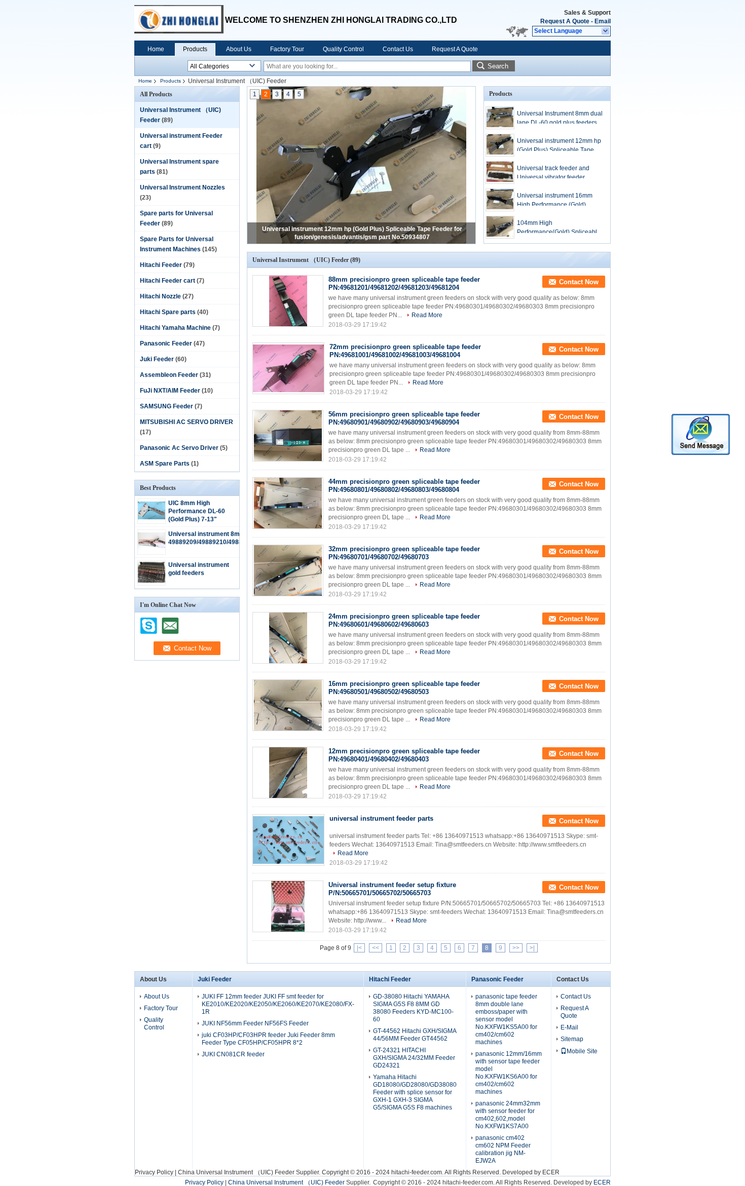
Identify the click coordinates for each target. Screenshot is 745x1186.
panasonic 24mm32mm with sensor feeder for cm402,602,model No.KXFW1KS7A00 (507, 1115)
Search (498, 66)
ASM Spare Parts (165, 463)
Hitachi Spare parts (168, 312)
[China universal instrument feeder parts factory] (288, 840)
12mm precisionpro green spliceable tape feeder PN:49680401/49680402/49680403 (404, 755)
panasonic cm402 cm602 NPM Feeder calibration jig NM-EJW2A (503, 1149)
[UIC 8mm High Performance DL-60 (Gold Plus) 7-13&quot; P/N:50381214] (151, 517)
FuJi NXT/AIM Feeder (170, 390)
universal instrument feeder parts (381, 818)
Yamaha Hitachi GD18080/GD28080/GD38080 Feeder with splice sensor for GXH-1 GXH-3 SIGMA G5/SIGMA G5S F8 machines (415, 1092)
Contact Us (398, 49)
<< (375, 947)
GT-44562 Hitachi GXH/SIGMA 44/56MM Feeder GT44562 (414, 1034)
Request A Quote (564, 21)
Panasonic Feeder (166, 343)
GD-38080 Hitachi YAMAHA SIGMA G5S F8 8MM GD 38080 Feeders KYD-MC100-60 (413, 1008)
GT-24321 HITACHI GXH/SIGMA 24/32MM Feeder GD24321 (414, 1058)
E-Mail (569, 1027)
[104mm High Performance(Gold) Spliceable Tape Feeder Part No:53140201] (500, 227)
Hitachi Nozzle (160, 296)
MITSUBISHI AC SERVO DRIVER (186, 422)
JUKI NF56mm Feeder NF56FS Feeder (255, 1023)
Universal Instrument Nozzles (182, 187)
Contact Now (579, 282)
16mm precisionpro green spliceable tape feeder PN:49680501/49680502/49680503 (404, 688)
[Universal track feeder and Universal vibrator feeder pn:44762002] (500, 172)
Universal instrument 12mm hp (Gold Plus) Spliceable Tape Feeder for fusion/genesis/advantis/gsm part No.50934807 (559, 146)
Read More (427, 315)
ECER (551, 1172)
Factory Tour (287, 49)
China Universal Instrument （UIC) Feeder (236, 1172)
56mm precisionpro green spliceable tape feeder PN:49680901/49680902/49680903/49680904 (404, 418)
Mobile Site (582, 1051)
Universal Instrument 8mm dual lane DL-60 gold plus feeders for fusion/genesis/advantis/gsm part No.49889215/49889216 (560, 118)
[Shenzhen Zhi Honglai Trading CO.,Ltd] (606, 31)
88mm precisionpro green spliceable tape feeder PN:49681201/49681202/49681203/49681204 (404, 283)
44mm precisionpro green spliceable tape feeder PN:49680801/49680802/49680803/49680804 (404, 485)
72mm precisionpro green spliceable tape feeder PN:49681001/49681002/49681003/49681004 (405, 351)
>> (515, 947)
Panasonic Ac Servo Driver (179, 447)
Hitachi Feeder (161, 265)
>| (532, 947)
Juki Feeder (157, 359)
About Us (238, 49)
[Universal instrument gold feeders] (151, 580)
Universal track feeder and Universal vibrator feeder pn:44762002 (553, 173)
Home (155, 49)
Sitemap (572, 1039)
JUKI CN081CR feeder (233, 1054)
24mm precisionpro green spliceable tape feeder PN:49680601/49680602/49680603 (404, 620)
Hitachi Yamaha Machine (175, 327)
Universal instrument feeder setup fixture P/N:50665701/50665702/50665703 (392, 889)
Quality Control (343, 49)
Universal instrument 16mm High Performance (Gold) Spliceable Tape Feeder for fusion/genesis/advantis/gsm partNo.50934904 (556, 200)
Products (195, 49)
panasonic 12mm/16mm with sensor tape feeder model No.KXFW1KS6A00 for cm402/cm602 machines (508, 1072)
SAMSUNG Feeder (166, 406)
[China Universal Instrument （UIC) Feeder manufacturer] (179, 20)
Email (602, 21)
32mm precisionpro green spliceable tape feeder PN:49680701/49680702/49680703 (404, 553)
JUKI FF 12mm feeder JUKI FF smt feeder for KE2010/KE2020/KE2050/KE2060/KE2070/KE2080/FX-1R (278, 1004)
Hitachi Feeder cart (167, 280)
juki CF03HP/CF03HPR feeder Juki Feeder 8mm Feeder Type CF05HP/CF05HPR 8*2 (268, 1038)
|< (359, 947)
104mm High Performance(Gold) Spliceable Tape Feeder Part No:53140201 (559, 228)
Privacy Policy (154, 1172)
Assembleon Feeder (169, 374)
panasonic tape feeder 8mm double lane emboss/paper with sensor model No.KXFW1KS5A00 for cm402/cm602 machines (506, 1019)
